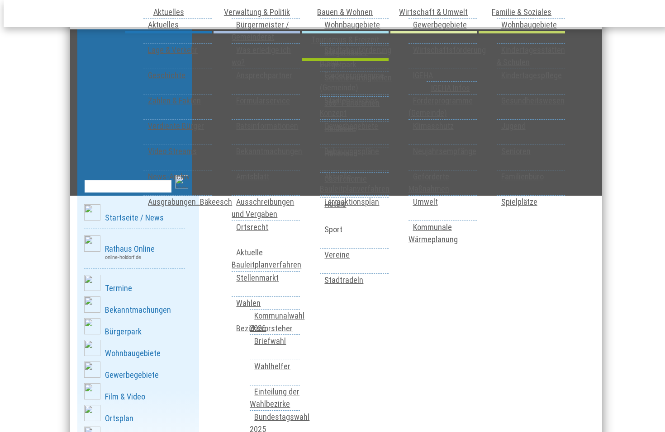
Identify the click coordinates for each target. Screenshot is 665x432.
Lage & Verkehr (173, 50)
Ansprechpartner (264, 75)
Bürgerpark (123, 331)
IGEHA (423, 75)
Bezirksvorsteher (264, 328)
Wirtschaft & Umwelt (433, 12)
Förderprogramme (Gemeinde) (440, 106)
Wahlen (248, 303)
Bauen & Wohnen (345, 12)
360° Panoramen (352, 103)
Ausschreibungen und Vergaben (263, 208)
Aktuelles (168, 12)
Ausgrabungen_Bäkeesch (190, 202)
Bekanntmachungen (269, 151)
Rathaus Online (130, 249)
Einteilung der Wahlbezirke (274, 398)
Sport (333, 229)
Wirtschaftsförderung (449, 50)
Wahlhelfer (272, 366)
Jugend (513, 126)
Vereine (337, 254)
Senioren (516, 151)
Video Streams (172, 151)
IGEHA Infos (450, 88)
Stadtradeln (343, 280)
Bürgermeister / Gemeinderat (260, 31)
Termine (118, 288)
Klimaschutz (433, 126)
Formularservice (263, 100)
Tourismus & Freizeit (345, 39)
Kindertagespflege (531, 75)
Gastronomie (345, 178)
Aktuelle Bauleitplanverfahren (266, 258)
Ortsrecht (252, 227)
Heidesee (340, 128)
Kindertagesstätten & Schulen (531, 56)
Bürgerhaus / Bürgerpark (344, 58)
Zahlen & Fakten (174, 100)
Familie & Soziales (521, 12)
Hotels (335, 204)
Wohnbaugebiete (352, 24)
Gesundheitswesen (533, 100)
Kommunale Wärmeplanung (433, 233)
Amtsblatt (252, 176)
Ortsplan (119, 418)
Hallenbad (340, 153)
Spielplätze (519, 202)
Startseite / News (134, 217)
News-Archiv (169, 176)
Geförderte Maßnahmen (428, 182)
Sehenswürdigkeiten (358, 77)
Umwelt (425, 202)
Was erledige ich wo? (261, 56)
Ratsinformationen (267, 126)
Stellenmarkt (257, 277)
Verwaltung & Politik (257, 12)
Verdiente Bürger (176, 126)
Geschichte (166, 75)
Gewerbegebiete (440, 24)
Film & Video (125, 396)
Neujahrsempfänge (444, 151)
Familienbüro (522, 176)
